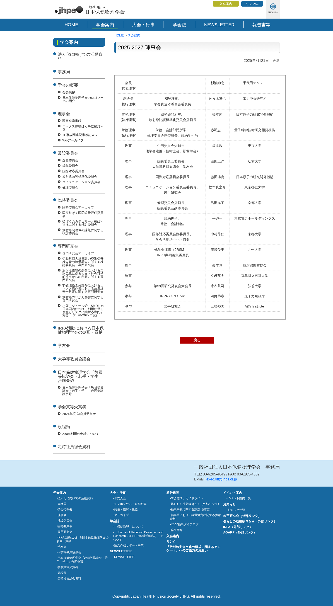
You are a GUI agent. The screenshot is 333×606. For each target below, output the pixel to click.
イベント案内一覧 (239, 498)
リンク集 (252, 4)
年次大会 (120, 498)
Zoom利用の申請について (80, 434)
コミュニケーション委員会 (81, 182)
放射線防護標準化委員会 (79, 176)
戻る (197, 340)
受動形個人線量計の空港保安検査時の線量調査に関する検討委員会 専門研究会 (83, 262)
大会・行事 (143, 24)
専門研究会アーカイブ (78, 253)
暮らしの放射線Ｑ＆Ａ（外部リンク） (196, 504)
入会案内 (226, 4)
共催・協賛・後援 (126, 509)
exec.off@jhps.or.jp (221, 479)
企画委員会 (70, 160)
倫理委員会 (70, 187)
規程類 (64, 426)
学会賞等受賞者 (72, 407)
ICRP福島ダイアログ (184, 524)
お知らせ (229, 504)
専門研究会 (68, 246)
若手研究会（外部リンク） (242, 516)
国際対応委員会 (73, 171)
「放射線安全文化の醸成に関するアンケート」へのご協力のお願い (193, 548)
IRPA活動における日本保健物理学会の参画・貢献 (81, 330)
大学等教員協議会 (74, 359)
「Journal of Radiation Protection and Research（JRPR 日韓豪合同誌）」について (138, 536)
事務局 (64, 72)
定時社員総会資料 (74, 446)
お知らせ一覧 (236, 509)
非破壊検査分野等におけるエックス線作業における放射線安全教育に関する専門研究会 (83, 288)
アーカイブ (121, 515)
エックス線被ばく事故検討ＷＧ (83, 127)
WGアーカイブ (73, 140)
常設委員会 (68, 153)
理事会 (64, 114)
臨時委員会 (68, 200)
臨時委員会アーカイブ (78, 207)
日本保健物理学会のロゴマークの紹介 (83, 99)
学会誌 (179, 24)
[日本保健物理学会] (89, 14)
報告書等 (261, 24)
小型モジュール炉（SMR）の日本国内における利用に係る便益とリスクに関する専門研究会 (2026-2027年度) (83, 310)
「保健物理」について (129, 526)
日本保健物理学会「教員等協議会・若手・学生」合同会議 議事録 (83, 391)
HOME (71, 24)
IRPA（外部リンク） (238, 527)
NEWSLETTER (219, 24)
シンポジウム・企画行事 (130, 504)
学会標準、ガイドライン (187, 498)
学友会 (64, 345)
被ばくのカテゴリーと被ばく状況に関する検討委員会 (83, 223)
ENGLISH (273, 12)
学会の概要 (68, 85)
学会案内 (105, 24)
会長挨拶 (68, 92)
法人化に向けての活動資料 (80, 56)
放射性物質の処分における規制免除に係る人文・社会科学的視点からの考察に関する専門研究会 (83, 275)
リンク (171, 541)
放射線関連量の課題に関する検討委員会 (83, 231)
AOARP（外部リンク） (240, 532)
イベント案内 (232, 492)
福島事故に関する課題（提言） (191, 509)
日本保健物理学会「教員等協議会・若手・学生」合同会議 (80, 376)
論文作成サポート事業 (129, 545)
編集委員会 (70, 165)
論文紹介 (177, 530)
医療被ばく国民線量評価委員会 (83, 214)
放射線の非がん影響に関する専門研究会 (83, 298)
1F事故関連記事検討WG (79, 135)
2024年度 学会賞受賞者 (79, 414)
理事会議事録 (71, 121)
